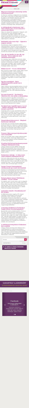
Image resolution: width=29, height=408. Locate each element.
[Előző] (4, 304)
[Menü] (26, 2)
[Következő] (25, 304)
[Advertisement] (14, 265)
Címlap (24, 243)
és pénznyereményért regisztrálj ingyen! (14, 284)
